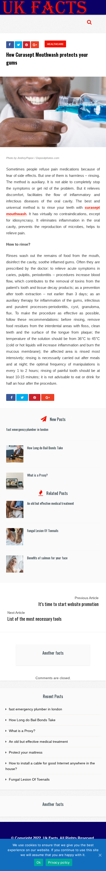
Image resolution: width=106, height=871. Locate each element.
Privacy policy (59, 862)
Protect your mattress (25, 752)
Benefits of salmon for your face (47, 557)
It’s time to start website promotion (68, 604)
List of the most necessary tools (34, 619)
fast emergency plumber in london (27, 429)
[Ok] (99, 855)
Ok (38, 862)
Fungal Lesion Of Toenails (42, 530)
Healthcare (55, 44)
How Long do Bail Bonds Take (45, 447)
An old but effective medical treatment (50, 503)
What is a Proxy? (37, 475)
